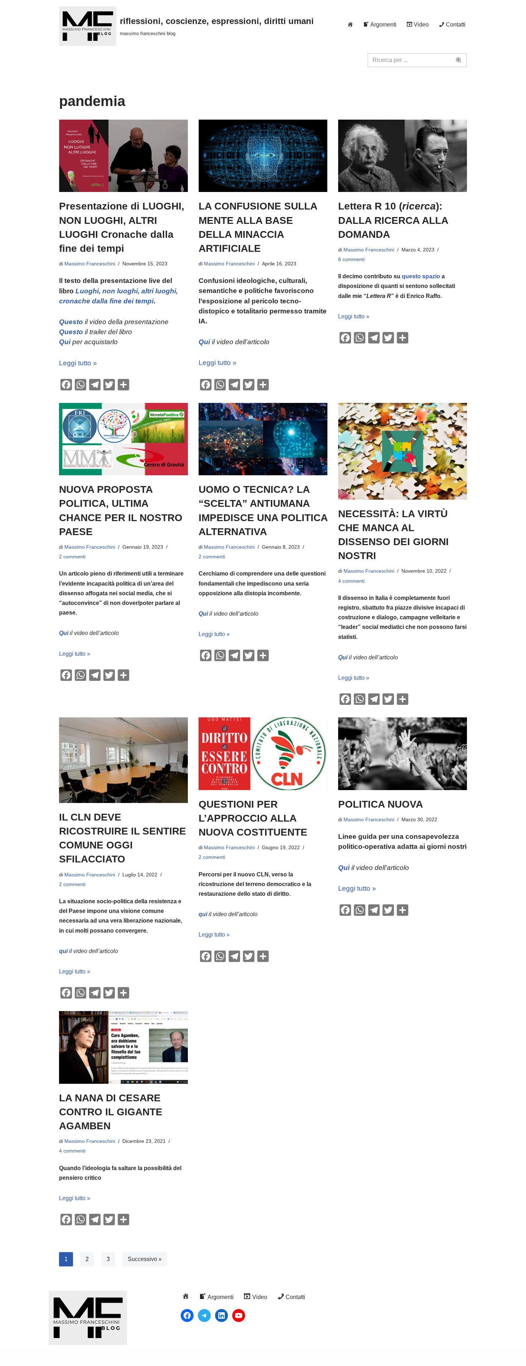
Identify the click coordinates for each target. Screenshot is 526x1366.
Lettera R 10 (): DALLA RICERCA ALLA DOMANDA (393, 220)
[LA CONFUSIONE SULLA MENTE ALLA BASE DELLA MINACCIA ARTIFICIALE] (263, 156)
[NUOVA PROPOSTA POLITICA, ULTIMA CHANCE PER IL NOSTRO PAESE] (123, 439)
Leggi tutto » (78, 363)
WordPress (123, 1357)
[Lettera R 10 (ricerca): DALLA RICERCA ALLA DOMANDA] (402, 156)
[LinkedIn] (221, 1315)
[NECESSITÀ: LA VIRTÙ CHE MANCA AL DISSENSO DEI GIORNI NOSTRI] (402, 451)
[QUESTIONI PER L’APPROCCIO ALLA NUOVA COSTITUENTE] (263, 753)
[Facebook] (187, 1315)
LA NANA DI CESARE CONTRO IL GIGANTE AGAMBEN (110, 1111)
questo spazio (421, 276)
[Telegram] (204, 1315)
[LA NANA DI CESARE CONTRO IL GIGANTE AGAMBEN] (123, 1047)
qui (63, 951)
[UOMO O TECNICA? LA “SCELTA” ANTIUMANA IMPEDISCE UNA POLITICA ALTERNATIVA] (263, 439)
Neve (66, 1357)
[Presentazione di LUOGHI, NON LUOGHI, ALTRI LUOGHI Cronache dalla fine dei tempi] (123, 156)
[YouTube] (238, 1315)
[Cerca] (459, 60)
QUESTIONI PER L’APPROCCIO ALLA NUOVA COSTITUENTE (253, 818)
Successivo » (145, 1259)
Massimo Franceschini (89, 263)
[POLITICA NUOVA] (402, 753)
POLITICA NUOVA (380, 804)
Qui (204, 342)
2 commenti (72, 556)
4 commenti (351, 581)
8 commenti (351, 259)
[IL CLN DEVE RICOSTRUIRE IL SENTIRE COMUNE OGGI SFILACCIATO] (123, 760)
